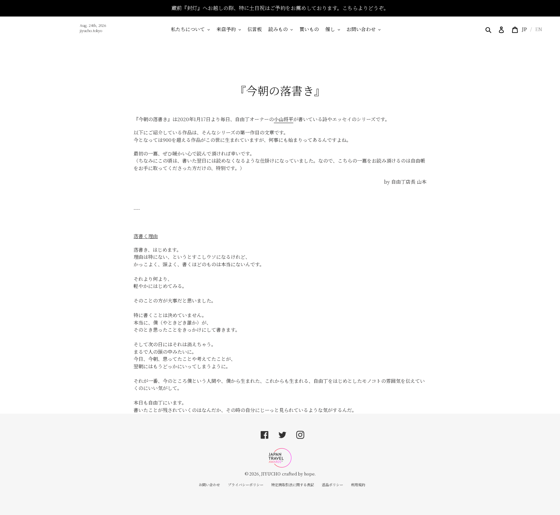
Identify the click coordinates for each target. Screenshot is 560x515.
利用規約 (358, 484)
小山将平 (283, 119)
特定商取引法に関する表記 (292, 484)
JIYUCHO (271, 474)
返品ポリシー (332, 484)
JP (524, 29)
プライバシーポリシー (245, 484)
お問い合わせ (209, 484)
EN (538, 29)
